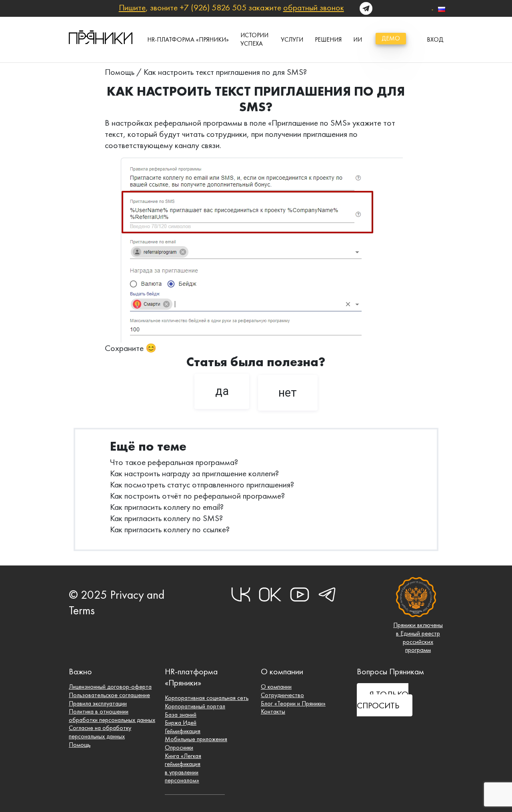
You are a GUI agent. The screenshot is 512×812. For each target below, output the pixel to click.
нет (287, 392)
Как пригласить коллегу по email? (167, 507)
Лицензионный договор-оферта (110, 686)
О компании (276, 686)
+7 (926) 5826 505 (213, 7)
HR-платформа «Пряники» (188, 39)
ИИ (357, 39)
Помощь (119, 72)
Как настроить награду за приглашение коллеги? (194, 473)
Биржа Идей (180, 722)
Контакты (273, 711)
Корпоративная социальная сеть (206, 698)
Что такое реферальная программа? (174, 462)
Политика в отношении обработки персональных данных (112, 716)
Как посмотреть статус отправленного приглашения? (202, 484)
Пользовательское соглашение (109, 695)
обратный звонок (313, 7)
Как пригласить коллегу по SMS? (166, 518)
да (222, 391)
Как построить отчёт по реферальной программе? (197, 496)
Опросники (179, 747)
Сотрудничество (282, 695)
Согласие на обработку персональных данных (100, 732)
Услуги (292, 39)
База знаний (180, 714)
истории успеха (254, 39)
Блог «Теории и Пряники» (293, 703)
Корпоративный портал (195, 706)
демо (391, 38)
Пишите (132, 7)
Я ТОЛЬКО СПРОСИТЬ (382, 699)
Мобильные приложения (196, 739)
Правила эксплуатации (98, 703)
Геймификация (182, 731)
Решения (328, 39)
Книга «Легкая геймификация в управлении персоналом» (183, 768)
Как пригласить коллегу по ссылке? (170, 529)
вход (435, 39)
